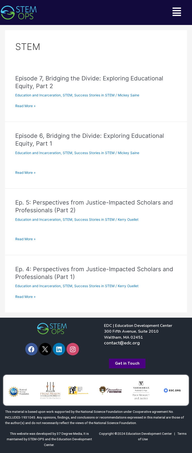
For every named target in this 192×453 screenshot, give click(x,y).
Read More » (25, 106)
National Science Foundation (102, 412)
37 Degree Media (69, 434)
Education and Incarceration (38, 95)
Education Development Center (149, 434)
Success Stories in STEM (94, 95)
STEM (67, 95)
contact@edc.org (122, 343)
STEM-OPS (36, 439)
